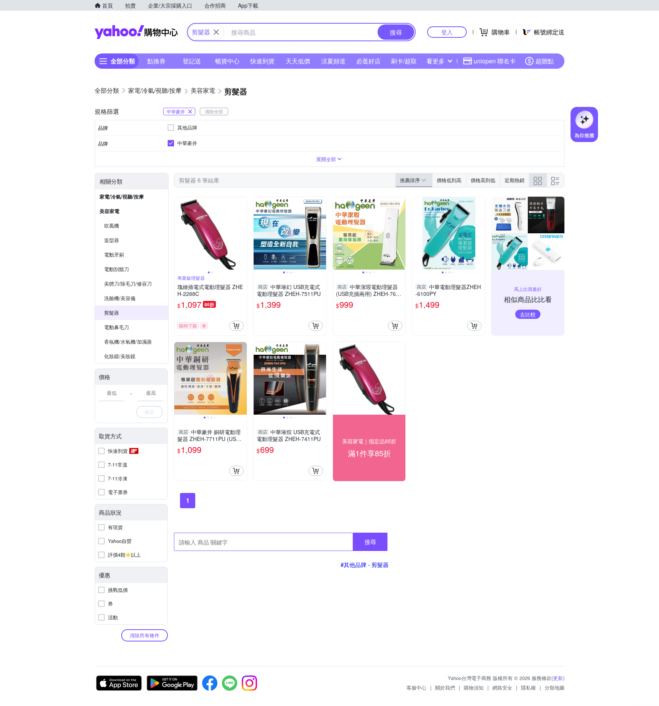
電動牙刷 (114, 254)
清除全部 (214, 111)
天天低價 (298, 61)
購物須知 (474, 687)
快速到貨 (262, 61)
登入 (447, 32)
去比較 (528, 314)
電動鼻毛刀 (116, 327)
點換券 (156, 61)
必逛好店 (368, 61)
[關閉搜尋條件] (216, 32)
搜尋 (370, 542)
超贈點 (544, 61)
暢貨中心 (227, 61)
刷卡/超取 (404, 61)
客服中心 (416, 687)
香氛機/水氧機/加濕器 (128, 341)
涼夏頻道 (333, 61)
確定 (149, 411)
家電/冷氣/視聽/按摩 (122, 196)
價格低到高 (449, 180)
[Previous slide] (179, 233)
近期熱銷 (514, 180)
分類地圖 (554, 687)
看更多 (435, 61)
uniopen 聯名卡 (495, 61)
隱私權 (528, 687)
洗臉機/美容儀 (119, 298)
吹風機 (111, 225)
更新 (558, 678)
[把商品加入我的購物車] (236, 326)
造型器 (111, 240)
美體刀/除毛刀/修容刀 (128, 283)
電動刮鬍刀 (116, 269)
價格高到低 (483, 180)
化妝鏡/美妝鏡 (119, 356)
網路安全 (502, 687)
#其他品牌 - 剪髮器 (365, 565)
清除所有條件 (144, 635)
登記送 (192, 61)
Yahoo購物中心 (136, 32)
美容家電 (109, 211)
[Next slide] (242, 233)
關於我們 (445, 687)
